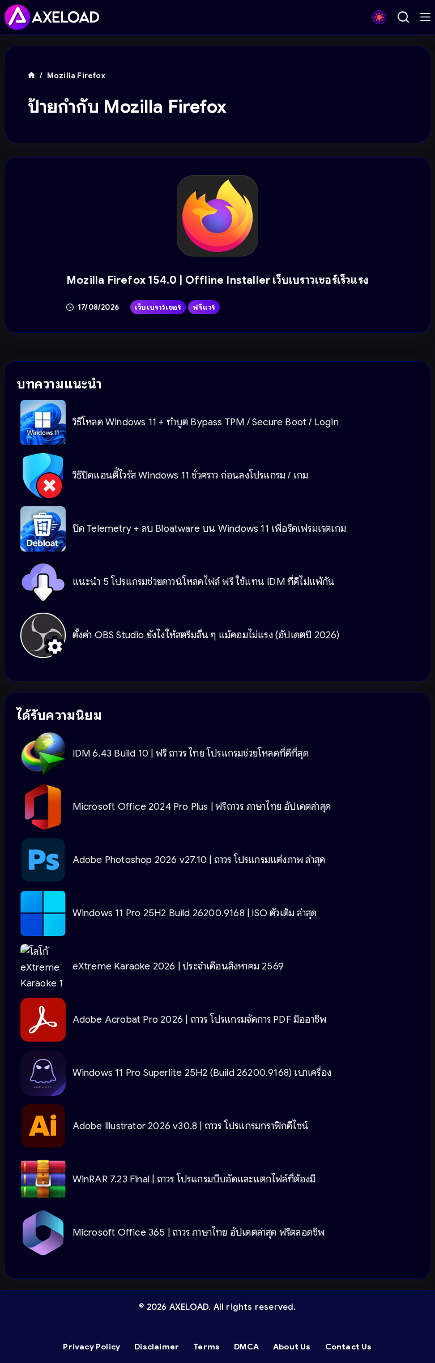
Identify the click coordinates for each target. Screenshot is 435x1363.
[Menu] (425, 17)
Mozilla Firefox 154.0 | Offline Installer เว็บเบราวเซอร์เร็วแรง (217, 280)
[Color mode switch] (379, 17)
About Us (292, 1346)
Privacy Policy (91, 1346)
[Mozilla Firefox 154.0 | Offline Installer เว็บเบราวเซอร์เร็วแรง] (217, 216)
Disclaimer (156, 1346)
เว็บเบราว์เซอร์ (158, 307)
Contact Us (348, 1346)
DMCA (246, 1346)
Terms (206, 1346)
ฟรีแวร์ (204, 307)
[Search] (403, 17)
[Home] (31, 75)
